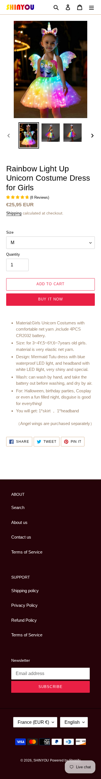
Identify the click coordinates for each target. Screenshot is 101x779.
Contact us (21, 537)
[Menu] (91, 7)
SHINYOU (41, 760)
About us (19, 522)
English (72, 722)
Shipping (14, 213)
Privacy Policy (24, 605)
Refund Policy (24, 620)
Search (17, 507)
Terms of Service (26, 552)
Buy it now (50, 299)
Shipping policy (25, 590)
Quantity (13, 254)
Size (9, 232)
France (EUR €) (33, 722)
